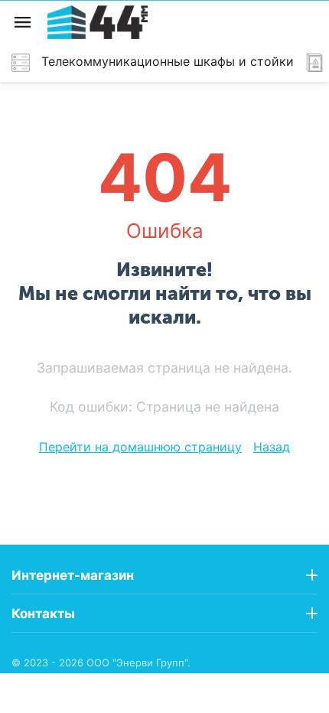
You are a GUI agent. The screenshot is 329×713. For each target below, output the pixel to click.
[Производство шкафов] (97, 20)
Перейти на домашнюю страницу (140, 446)
